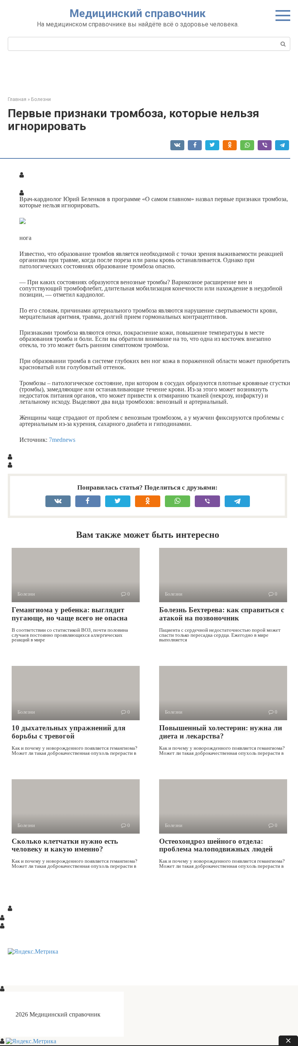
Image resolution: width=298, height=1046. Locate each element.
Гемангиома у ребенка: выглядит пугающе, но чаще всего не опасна (70, 614)
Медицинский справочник (137, 13)
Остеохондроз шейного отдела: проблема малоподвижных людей (216, 845)
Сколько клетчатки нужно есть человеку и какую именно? (65, 845)
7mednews (62, 439)
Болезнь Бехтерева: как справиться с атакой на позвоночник (221, 614)
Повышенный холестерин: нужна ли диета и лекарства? (220, 732)
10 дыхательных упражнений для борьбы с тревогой (68, 732)
